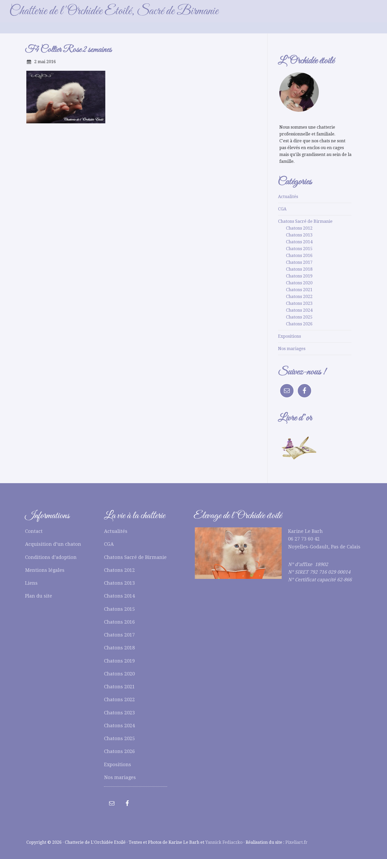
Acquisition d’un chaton (53, 544)
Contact (34, 531)
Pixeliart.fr (296, 842)
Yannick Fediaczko (223, 842)
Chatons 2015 (299, 248)
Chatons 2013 (299, 235)
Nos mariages (291, 348)
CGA (282, 208)
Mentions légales (44, 570)
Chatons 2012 (299, 228)
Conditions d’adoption (51, 557)
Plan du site (38, 596)
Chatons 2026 (299, 323)
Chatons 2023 (299, 303)
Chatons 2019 (299, 276)
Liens (31, 583)
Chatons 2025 (299, 317)
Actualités (288, 196)
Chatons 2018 (299, 269)
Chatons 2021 (299, 289)
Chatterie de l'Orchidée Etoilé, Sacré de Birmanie (113, 11)
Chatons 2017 (299, 262)
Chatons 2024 (299, 310)
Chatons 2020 (299, 282)
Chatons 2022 (299, 296)
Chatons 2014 (299, 241)
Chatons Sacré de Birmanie (305, 221)
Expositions (289, 336)
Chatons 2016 (299, 255)
